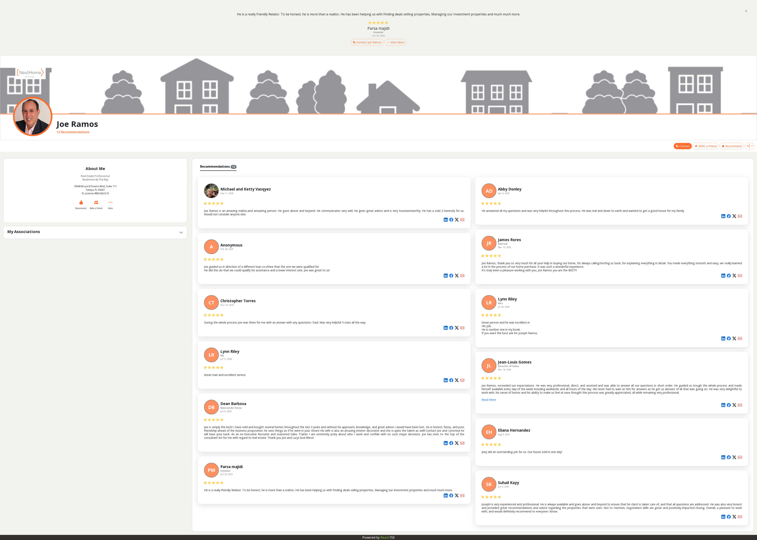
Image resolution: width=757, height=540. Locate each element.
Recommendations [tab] (217, 166)
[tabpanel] (472, 350)
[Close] (746, 10)
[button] (750, 146)
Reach (387, 537)
